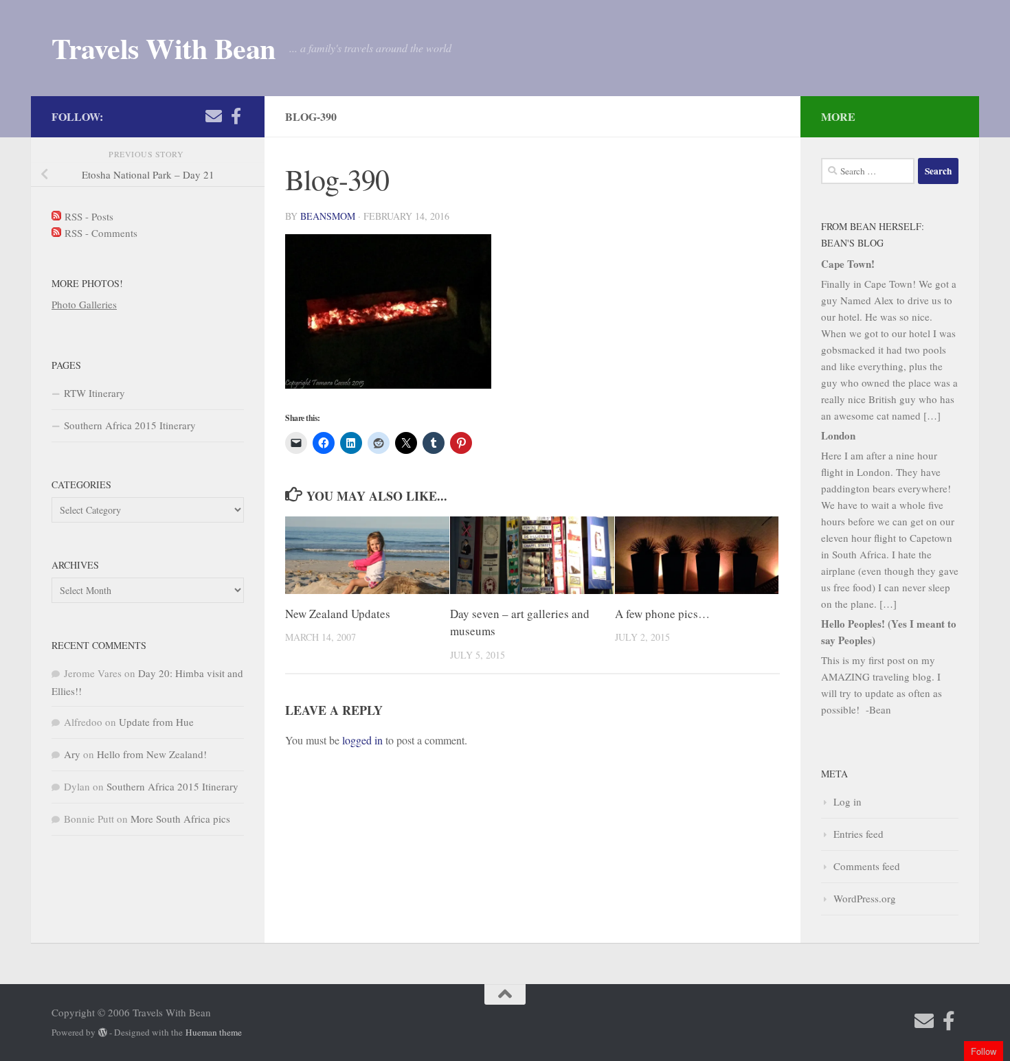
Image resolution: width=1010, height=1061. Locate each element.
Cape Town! (848, 263)
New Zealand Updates (337, 613)
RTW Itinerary (94, 393)
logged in (362, 740)
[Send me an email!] (213, 116)
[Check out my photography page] (235, 116)
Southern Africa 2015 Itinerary (130, 425)
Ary (72, 754)
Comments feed (866, 866)
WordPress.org (864, 898)
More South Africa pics (180, 818)
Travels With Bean (164, 48)
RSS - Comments (99, 233)
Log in (847, 801)
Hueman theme (214, 1032)
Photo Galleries (84, 304)
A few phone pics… (662, 613)
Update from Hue (156, 722)
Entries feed (858, 834)
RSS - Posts (87, 216)
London (838, 435)
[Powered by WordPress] (102, 1032)
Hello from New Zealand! (152, 754)
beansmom (327, 216)
